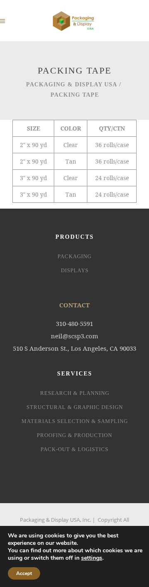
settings (91, 558)
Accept (24, 573)
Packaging (74, 256)
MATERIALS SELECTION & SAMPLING (75, 421)
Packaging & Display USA (71, 84)
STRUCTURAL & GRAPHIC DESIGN (74, 407)
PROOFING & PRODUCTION (74, 435)
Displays (75, 270)
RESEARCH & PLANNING (74, 393)
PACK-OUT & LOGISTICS (74, 449)
